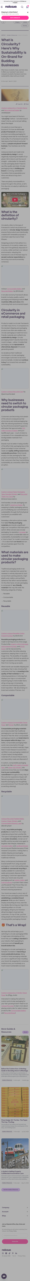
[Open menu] (2, 7)
